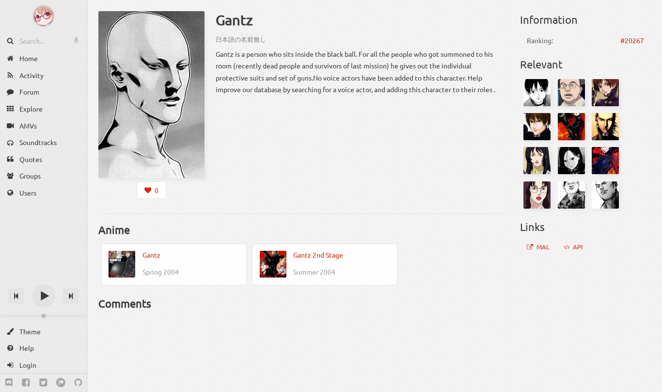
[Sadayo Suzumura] (571, 160)
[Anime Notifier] (43, 16)
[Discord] (9, 383)
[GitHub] (78, 383)
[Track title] (43, 278)
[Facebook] (26, 383)
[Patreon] (60, 383)
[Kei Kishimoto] (605, 92)
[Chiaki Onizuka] (605, 195)
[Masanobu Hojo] (571, 126)
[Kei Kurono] (537, 126)
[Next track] (71, 296)
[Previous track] (16, 296)
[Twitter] (43, 383)
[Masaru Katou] (605, 126)
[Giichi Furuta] (571, 92)
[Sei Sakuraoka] (605, 160)
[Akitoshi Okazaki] (571, 195)
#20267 (632, 40)
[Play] (43, 296)
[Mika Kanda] (537, 160)
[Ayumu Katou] (537, 92)
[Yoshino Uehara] (537, 195)
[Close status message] (647, 384)
